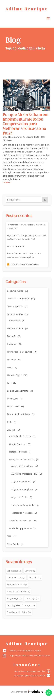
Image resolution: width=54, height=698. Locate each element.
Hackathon (12, 344)
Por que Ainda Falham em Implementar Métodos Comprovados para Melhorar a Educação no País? (26, 124)
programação (14, 598)
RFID (9, 422)
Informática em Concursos (19, 351)
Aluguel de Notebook (21, 481)
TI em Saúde (13, 544)
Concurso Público (15, 290)
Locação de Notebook (21, 512)
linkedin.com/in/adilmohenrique (25, 650)
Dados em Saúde (15, 328)
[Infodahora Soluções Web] (35, 692)
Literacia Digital (14, 375)
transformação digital (19, 612)
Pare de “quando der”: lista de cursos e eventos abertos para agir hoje (24, 255)
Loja (9, 383)
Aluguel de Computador (22, 466)
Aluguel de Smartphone (22, 489)
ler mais (6, 183)
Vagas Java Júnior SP (16, 246)
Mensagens (12, 398)
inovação (35, 577)
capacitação (14, 570)
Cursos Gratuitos (15, 314)
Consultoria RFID (15, 306)
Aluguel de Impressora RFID (24, 473)
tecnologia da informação (21, 605)
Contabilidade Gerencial (20, 436)
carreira (30, 570)
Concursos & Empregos (18, 298)
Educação (7, 140)
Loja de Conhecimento (17, 390)
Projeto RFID (13, 406)
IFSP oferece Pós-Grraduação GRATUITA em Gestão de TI (26, 226)
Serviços (11, 429)
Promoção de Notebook (18, 414)
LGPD (10, 367)
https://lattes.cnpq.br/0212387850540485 (30, 655)
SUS (9, 536)
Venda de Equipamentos (20, 528)
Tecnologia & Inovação (20, 520)
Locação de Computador (23, 505)
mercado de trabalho (18, 591)
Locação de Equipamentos (21, 459)
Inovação (11, 359)
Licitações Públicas (18, 451)
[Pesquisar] (45, 200)
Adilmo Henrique (14, 137)
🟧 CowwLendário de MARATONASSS (23, 264)
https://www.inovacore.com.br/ (29, 671)
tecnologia (32, 598)
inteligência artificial (17, 584)
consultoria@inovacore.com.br (29, 675)
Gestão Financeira (17, 444)
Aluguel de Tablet (19, 497)
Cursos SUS (14, 320)
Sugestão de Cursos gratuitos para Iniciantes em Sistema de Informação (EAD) (26, 237)
